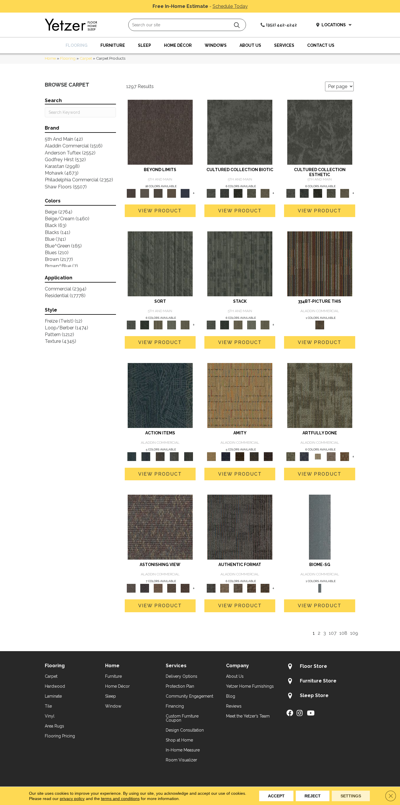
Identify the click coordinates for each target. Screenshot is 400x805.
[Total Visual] (158, 588)
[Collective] (238, 193)
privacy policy (72, 798)
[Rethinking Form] (265, 588)
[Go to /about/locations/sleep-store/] (320, 696)
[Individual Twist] (238, 588)
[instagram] (299, 713)
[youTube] (310, 713)
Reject (313, 796)
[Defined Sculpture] (224, 588)
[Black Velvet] (268, 456)
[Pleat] (171, 324)
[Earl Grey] (174, 456)
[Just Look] (185, 588)
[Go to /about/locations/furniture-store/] (320, 681)
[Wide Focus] (145, 588)
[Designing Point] (239, 527)
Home (50, 58)
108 (343, 633)
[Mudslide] (319, 263)
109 (354, 633)
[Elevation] (158, 193)
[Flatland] (185, 193)
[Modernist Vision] (318, 456)
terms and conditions (120, 798)
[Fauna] (171, 193)
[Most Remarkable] (304, 456)
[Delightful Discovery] (319, 395)
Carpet (86, 58)
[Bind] (160, 263)
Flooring (68, 58)
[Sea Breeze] (225, 456)
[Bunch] (145, 324)
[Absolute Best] (171, 588)
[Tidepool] (160, 395)
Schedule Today (230, 6)
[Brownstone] (160, 456)
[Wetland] (320, 527)
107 (332, 633)
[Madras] (239, 395)
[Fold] (158, 324)
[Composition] (251, 193)
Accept (276, 796)
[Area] (160, 132)
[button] (236, 25)
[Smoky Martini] (254, 456)
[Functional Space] (251, 588)
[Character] (224, 193)
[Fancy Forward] (160, 527)
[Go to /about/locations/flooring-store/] (320, 667)
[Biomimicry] (239, 132)
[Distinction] (265, 193)
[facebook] (289, 713)
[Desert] (145, 193)
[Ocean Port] (146, 456)
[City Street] (188, 456)
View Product (160, 211)
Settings (351, 796)
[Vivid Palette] (345, 456)
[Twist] (185, 324)
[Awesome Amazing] (331, 456)
